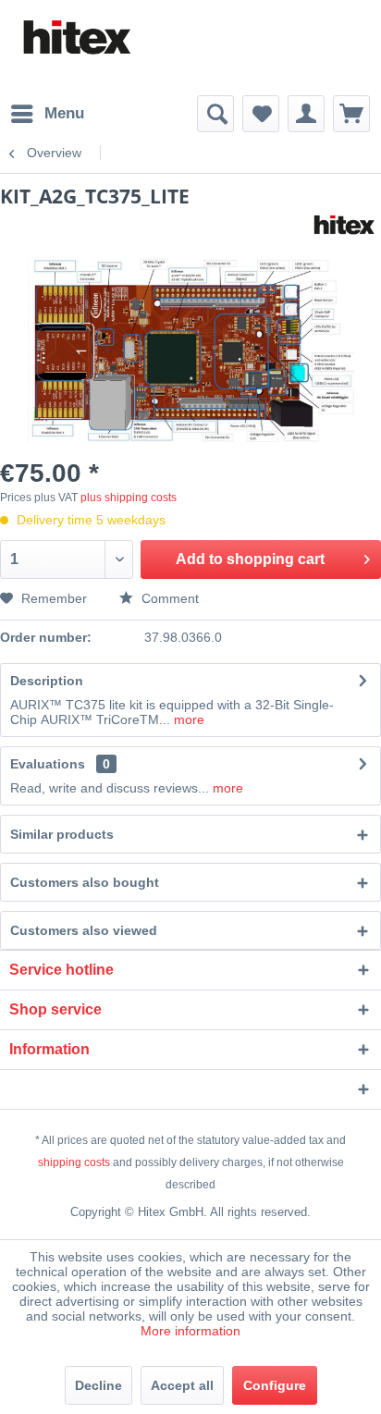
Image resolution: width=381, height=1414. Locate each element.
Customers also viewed (83, 930)
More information (190, 1330)
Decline (98, 1385)
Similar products (62, 834)
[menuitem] (46, 113)
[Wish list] (260, 113)
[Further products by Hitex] (343, 225)
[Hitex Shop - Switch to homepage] (75, 38)
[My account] (306, 113)
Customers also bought (84, 882)
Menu (64, 113)
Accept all (182, 1385)
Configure (274, 1385)
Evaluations (47, 763)
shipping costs (74, 1162)
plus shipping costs (128, 497)
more (187, 719)
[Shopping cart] (351, 113)
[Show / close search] (215, 113)
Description (46, 680)
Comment (168, 598)
